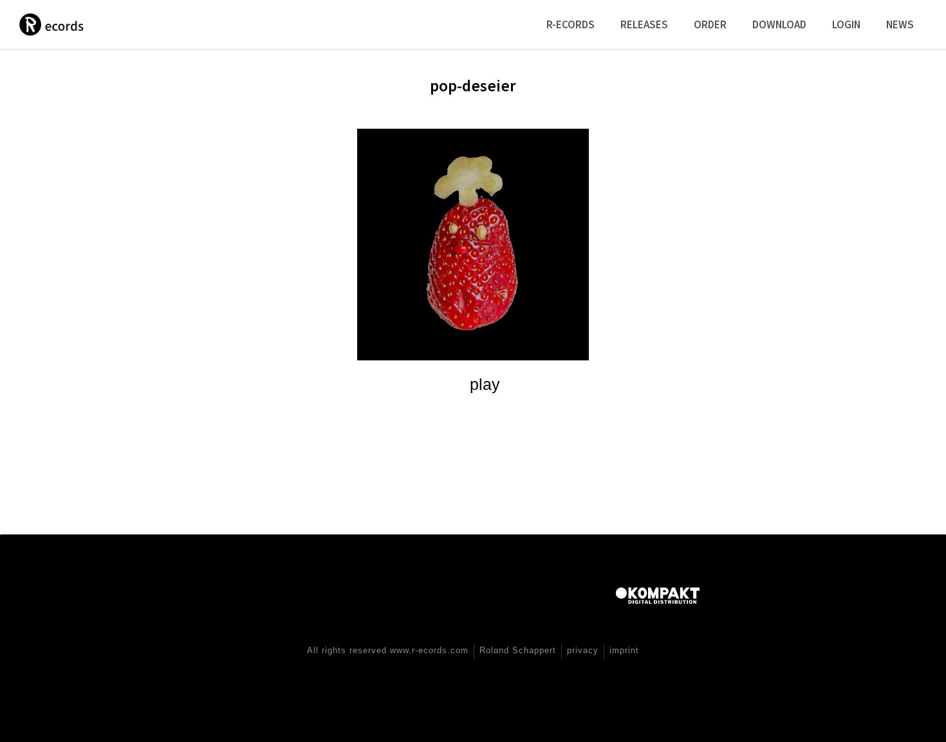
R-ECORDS (570, 24)
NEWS (900, 24)
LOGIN (846, 24)
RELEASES (644, 24)
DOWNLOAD (779, 24)
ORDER (710, 24)
